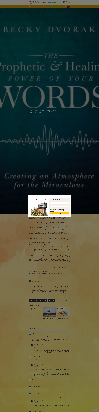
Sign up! (59, 213)
